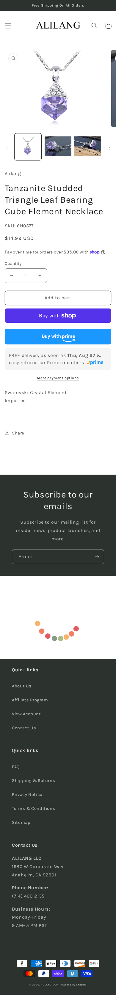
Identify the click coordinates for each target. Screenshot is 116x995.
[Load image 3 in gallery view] (87, 146)
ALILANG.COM (50, 984)
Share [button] (18, 433)
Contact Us (24, 727)
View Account (26, 714)
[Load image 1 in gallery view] (28, 146)
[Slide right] (109, 148)
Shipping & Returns (33, 780)
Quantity (13, 263)
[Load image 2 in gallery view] (58, 146)
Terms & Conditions (33, 808)
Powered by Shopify (73, 984)
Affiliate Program (30, 700)
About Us (22, 686)
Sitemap (21, 822)
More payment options (58, 378)
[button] (8, 25)
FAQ (16, 766)
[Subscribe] (97, 557)
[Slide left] (6, 148)
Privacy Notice (27, 794)
